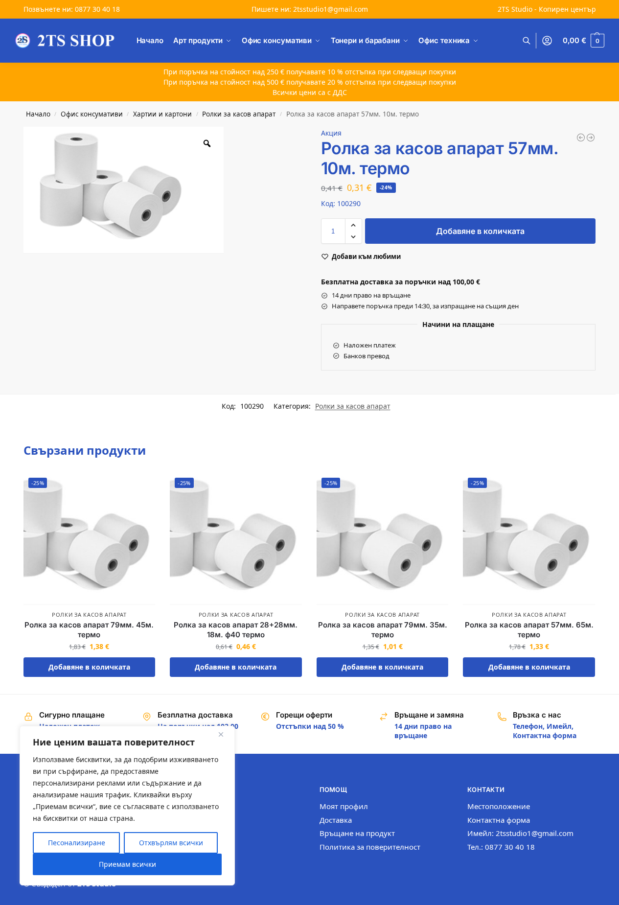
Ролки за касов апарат (238, 114)
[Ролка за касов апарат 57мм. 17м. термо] (591, 137)
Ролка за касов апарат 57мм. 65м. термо (529, 629)
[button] (583, 40)
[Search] (531, 41)
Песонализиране (76, 842)
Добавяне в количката (480, 231)
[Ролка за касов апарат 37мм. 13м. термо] (581, 137)
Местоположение (498, 806)
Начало (38, 114)
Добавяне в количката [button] (89, 667)
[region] (127, 805)
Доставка (336, 820)
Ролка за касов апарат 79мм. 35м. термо (382, 629)
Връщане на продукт (357, 833)
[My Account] (547, 41)
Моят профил (344, 806)
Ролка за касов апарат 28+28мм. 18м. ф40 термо (236, 629)
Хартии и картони (162, 114)
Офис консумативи (92, 114)
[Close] (224, 734)
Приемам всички (127, 864)
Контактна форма (498, 820)
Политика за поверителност (370, 847)
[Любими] (140, 487)
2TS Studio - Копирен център (547, 9)
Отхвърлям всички (171, 842)
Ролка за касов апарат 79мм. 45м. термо (89, 629)
